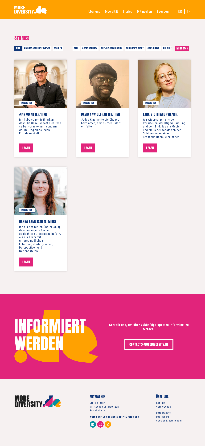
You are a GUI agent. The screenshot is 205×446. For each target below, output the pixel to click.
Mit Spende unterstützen (104, 406)
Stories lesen (97, 402)
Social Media (97, 410)
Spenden (163, 11)
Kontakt (160, 402)
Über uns (94, 11)
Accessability (89, 48)
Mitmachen (144, 11)
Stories (127, 11)
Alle (18, 48)
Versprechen (163, 406)
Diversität (111, 11)
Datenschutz (163, 412)
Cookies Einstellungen (169, 420)
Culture (167, 48)
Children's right (135, 48)
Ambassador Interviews (37, 48)
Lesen (26, 147)
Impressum (162, 416)
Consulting (153, 48)
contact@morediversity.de (148, 344)
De (180, 11)
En (189, 11)
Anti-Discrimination (111, 48)
